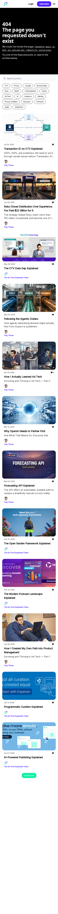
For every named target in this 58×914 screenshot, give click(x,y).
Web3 (16, 91)
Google (28, 85)
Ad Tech (8, 96)
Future (44, 91)
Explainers (19, 107)
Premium (40, 101)
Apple (7, 107)
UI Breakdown (30, 91)
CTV (6, 85)
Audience (28, 96)
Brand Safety (42, 85)
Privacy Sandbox (11, 101)
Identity (41, 96)
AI (17, 96)
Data (6, 91)
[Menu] (54, 3)
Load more (29, 775)
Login (31, 4)
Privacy (16, 85)
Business (26, 101)
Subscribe (44, 4)
